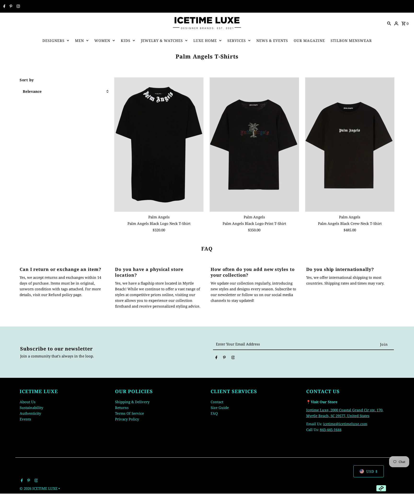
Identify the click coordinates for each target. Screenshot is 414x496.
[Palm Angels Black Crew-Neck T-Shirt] (349, 144)
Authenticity (30, 413)
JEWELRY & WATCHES (162, 40)
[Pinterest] (10, 6)
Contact (217, 401)
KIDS (125, 40)
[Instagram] (17, 6)
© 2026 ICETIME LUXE (39, 488)
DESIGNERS (53, 40)
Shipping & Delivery (132, 401)
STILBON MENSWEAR (351, 40)
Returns (122, 407)
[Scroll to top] (403, 483)
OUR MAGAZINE (309, 40)
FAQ (214, 413)
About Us (27, 401)
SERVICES (236, 40)
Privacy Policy (127, 419)
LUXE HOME (205, 40)
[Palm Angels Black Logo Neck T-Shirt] (159, 144)
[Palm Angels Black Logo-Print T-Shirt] (254, 144)
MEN (79, 40)
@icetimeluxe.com (351, 423)
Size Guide (220, 407)
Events (25, 419)
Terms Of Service (129, 413)
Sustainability (31, 407)
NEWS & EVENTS (272, 40)
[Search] (389, 23)
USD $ (372, 471)
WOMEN (102, 40)
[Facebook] (3, 6)
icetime (329, 423)
